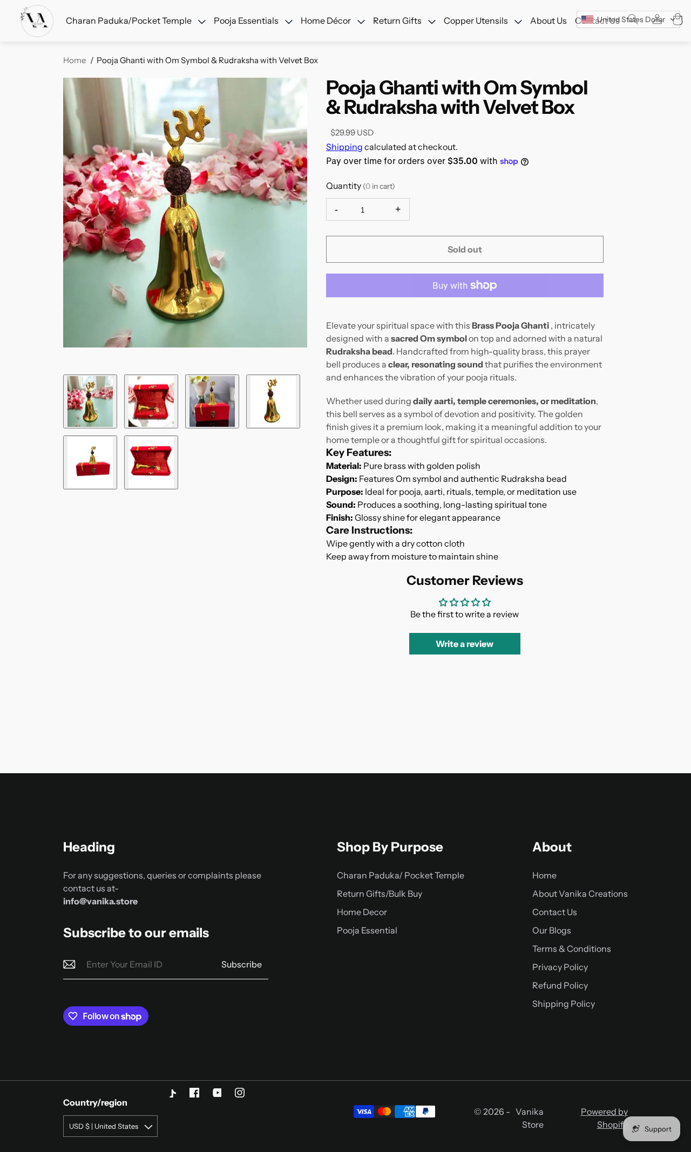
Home (74, 60)
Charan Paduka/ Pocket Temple (400, 875)
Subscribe (241, 964)
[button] (628, 19)
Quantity (360, 185)
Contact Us (554, 911)
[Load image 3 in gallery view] (212, 401)
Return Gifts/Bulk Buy (379, 893)
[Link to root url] (37, 21)
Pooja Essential (367, 930)
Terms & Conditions (571, 948)
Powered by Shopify (604, 1118)
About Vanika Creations (580, 893)
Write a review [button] (464, 643)
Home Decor (362, 911)
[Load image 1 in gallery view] (90, 401)
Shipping (344, 146)
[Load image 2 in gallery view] (151, 401)
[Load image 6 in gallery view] (151, 462)
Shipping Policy (563, 1003)
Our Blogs (551, 930)
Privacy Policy (560, 967)
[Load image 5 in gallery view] (90, 462)
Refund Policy (560, 985)
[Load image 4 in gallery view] (273, 401)
